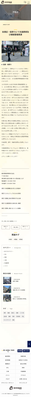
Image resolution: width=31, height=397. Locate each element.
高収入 (12, 312)
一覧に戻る (15, 227)
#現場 (20, 239)
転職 (17, 312)
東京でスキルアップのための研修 (11, 193)
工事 (8, 221)
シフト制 (22, 312)
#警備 (15, 239)
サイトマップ (23, 382)
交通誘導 (11, 221)
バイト (15, 221)
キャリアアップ (7, 320)
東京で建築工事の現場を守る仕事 (11, 198)
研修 (5, 221)
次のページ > (25, 227)
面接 (9, 316)
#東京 (10, 239)
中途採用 (18, 316)
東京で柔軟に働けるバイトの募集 (11, 208)
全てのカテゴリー (8, 251)
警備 (9, 312)
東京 (5, 312)
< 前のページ (5, 227)
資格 (13, 320)
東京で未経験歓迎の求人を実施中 (11, 188)
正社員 (5, 316)
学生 (23, 316)
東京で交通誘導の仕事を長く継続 (11, 203)
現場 (13, 316)
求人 (3, 221)
